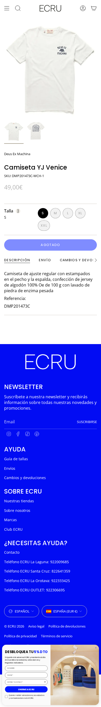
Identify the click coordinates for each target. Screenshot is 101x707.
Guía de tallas (16, 458)
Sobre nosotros (17, 510)
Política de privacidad (20, 636)
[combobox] (25, 682)
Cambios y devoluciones (25, 477)
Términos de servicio (57, 636)
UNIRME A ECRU (26, 689)
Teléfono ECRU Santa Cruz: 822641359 (37, 571)
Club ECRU (13, 529)
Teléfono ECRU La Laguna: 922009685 (36, 561)
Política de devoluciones (66, 626)
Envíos (9, 468)
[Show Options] (45, 682)
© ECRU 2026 (14, 626)
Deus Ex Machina (17, 154)
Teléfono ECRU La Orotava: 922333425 (37, 580)
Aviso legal (36, 626)
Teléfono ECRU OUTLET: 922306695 (34, 589)
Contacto (11, 552)
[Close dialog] (96, 647)
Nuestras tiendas (19, 500)
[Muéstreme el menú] (7, 8)
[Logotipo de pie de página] (50, 362)
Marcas (10, 519)
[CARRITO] (93, 8)
